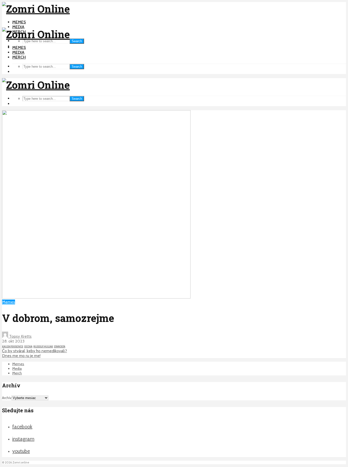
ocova (28, 346)
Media (18, 26)
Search (77, 41)
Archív (6, 397)
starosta (59, 346)
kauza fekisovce (12, 346)
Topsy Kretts (20, 336)
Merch (19, 57)
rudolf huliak (43, 346)
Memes (19, 22)
